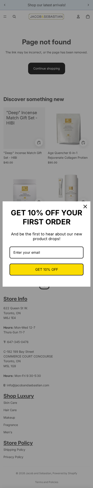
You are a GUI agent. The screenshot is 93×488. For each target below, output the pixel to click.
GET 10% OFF (46, 269)
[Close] (85, 206)
